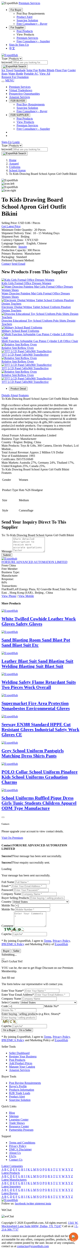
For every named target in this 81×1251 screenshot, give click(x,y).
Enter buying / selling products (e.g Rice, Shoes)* (31, 1014)
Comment (7, 925)
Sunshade (20, 70)
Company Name (11, 893)
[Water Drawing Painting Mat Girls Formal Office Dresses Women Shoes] (40, 290)
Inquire (22, 246)
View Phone (9, 596)
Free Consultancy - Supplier (33, 41)
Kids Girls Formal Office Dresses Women (26, 283)
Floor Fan (61, 70)
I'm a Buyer (9, 1030)
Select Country (10, 1002)
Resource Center (19, 1126)
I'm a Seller (25, 1030)
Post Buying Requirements (25, 1082)
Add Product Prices (20, 1063)
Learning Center (18, 1119)
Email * (6, 886)
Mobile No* (51, 1006)
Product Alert (24, 17)
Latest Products (11, 1172)
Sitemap (14, 1116)
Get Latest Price (11, 226)
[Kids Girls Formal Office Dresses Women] (28, 279)
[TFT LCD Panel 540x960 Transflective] (27, 351)
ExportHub (61, 944)
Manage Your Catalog (22, 1066)
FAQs (12, 1156)
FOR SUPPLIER (20, 115)
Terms (47, 940)
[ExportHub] (10, 55)
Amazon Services (19, 97)
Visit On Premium (12, 837)
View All (44, 73)
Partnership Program (21, 1129)
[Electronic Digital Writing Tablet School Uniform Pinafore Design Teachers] (40, 303)
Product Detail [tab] (18, 388)
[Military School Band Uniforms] (22, 327)
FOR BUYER (18, 100)
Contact (6, 263)
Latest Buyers (10, 1193)
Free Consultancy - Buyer (32, 23)
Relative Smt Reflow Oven (18, 347)
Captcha (6, 934)
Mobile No (8, 905)
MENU (9, 80)
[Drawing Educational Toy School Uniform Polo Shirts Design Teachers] (40, 317)
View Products (25, 122)
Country (6, 901)
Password (7, 890)
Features (24, 395)
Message (7, 551)
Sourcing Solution (27, 20)
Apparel (14, 163)
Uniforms (14, 167)
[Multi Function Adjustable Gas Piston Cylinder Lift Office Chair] (40, 337)
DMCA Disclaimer (20, 1149)
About (14, 395)
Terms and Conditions (22, 1142)
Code (5, 1006)
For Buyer (16, 10)
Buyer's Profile (18, 1086)
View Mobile (26, 596)
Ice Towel (7, 70)
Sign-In (14, 44)
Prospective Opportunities (24, 93)
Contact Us (15, 1159)
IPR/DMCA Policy (13, 944)
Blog (12, 1112)
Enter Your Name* (13, 990)
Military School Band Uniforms (20, 330)
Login (16, 142)
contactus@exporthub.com (33, 1246)
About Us (15, 1152)
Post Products (25, 31)
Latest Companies (12, 1166)
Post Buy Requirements (31, 104)
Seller (16, 951)
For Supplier (17, 27)
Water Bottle (15, 73)
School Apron (17, 170)
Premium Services (27, 38)
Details (6, 395)
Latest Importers (11, 1186)
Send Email (18, 263)
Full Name (8, 882)
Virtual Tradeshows (20, 90)
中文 (12, 48)
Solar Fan (32, 70)
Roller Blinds (46, 70)
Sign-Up (24, 44)
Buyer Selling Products (15, 897)
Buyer (6, 951)
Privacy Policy (61, 940)
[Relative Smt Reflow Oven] (19, 344)
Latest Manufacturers (14, 1179)
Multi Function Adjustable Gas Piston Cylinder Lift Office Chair (40, 341)
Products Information (21, 1089)
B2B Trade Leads (19, 1093)
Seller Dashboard (19, 1053)
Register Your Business (23, 1056)
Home (12, 160)
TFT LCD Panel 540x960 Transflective (25, 354)
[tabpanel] (40, 455)
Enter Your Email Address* (18, 994)
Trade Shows (17, 1123)
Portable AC (31, 73)
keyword (7, 62)
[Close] (3, 817)
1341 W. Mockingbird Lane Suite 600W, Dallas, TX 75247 (40, 1224)
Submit (7, 555)
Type (5, 58)
